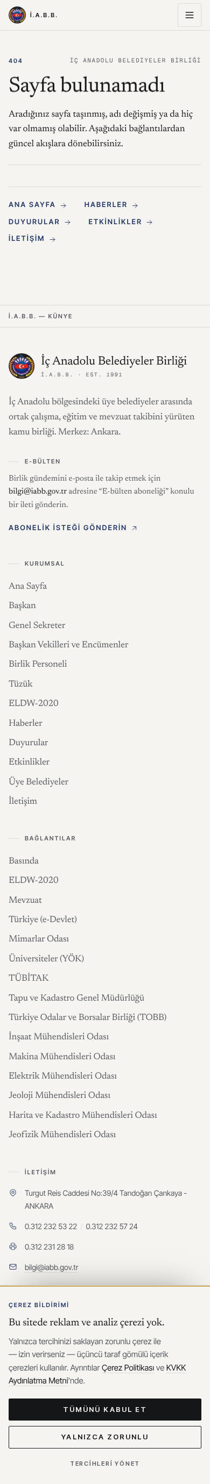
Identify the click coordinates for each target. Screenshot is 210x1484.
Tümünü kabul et (105, 1409)
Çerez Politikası (128, 1367)
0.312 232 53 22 (51, 1226)
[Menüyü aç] (189, 15)
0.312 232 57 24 (112, 1226)
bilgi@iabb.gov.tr (51, 1267)
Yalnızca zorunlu (104, 1436)
